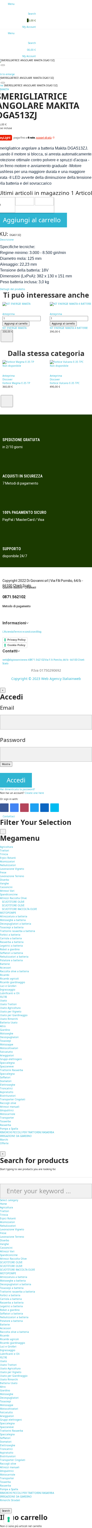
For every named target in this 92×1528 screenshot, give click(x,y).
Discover (7, 379)
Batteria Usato (8, 1022)
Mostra (6, 764)
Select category (9, 1200)
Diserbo (4, 879)
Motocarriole (7, 1114)
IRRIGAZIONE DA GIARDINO (16, 1136)
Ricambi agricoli (9, 978)
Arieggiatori (7, 1055)
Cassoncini (6, 887)
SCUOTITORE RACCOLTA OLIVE (19, 909)
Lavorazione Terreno (12, 876)
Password (13, 740)
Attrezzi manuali (9, 1106)
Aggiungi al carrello (15, 323)
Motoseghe (6, 1033)
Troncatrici (6, 1088)
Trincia (4, 854)
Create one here (34, 793)
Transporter (7, 1117)
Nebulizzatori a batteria (14, 956)
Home (3, 1203)
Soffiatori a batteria (11, 953)
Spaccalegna (7, 1062)
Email (7, 707)
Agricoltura (6, 1207)
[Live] (54, 807)
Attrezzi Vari (7, 890)
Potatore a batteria (11, 960)
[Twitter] (34, 807)
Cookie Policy (16, 645)
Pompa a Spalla (9, 1128)
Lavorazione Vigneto (12, 868)
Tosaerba (5, 1121)
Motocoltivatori (9, 1048)
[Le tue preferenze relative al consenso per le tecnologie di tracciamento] (8, 1519)
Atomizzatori (7, 861)
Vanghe (4, 883)
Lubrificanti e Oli (10, 993)
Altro (3, 1026)
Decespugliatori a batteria (15, 923)
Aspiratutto (6, 1092)
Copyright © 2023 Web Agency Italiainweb (46, 678)
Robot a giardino (10, 949)
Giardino (5, 1390)
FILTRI (3, 997)
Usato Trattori (8, 1004)
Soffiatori (5, 1077)
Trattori (4, 850)
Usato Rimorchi (9, 1019)
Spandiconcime (9, 894)
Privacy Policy (16, 639)
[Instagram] (24, 807)
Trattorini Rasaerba (11, 1070)
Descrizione (7, 239)
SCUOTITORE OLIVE (13, 901)
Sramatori (6, 1081)
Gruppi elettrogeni (11, 1059)
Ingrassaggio (7, 989)
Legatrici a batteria (11, 945)
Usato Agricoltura (10, 1008)
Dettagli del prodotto (12, 289)
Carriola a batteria (11, 938)
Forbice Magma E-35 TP (16, 383)
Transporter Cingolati (12, 1099)
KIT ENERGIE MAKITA (14, 328)
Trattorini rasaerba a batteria (17, 931)
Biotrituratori (8, 1095)
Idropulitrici (7, 1110)
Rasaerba (5, 1125)
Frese (3, 872)
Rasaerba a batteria (12, 942)
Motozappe (6, 1044)
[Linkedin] (44, 807)
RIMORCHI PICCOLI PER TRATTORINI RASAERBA (27, 1132)
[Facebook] (4, 807)
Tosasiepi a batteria (12, 927)
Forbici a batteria (10, 934)
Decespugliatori (9, 1037)
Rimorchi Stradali (10, 1500)
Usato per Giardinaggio (13, 1015)
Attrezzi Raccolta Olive (13, 898)
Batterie (5, 964)
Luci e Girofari (8, 986)
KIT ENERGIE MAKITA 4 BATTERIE (69, 328)
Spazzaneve (7, 1066)
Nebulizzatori (8, 865)
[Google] (14, 807)
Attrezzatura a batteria (13, 1277)
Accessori (5, 967)
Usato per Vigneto (10, 1011)
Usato (3, 1361)
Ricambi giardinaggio (12, 982)
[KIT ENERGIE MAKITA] (24, 304)
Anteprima (8, 314)
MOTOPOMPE (8, 912)
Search (6, 1510)
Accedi (16, 780)
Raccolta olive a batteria (14, 971)
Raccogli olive (8, 1103)
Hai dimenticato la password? (17, 789)
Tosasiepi (5, 1040)
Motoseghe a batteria (13, 920)
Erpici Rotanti (8, 858)
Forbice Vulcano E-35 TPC (64, 383)
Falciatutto (6, 1051)
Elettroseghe (7, 1084)
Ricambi (4, 1335)
